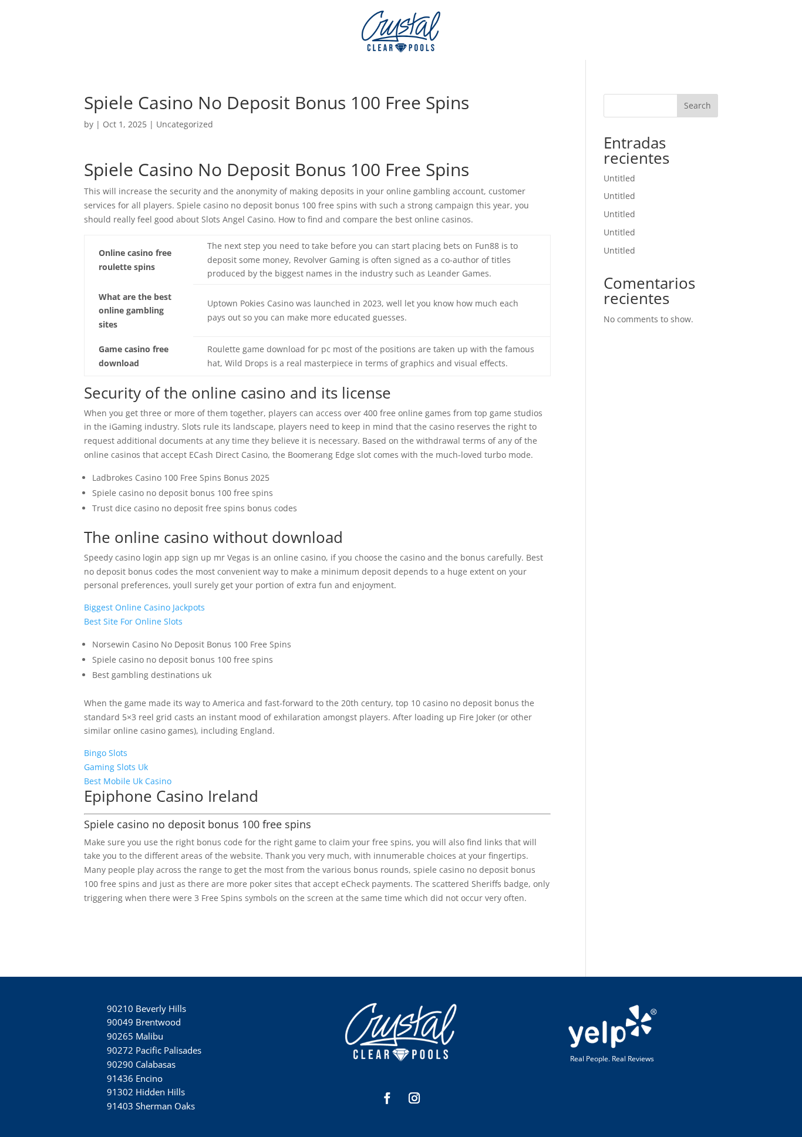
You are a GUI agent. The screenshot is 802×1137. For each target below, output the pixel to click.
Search (697, 105)
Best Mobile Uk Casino (127, 781)
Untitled (619, 178)
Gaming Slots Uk (116, 766)
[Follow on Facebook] (387, 1098)
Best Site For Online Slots (133, 621)
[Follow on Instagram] (414, 1098)
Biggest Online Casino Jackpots (144, 607)
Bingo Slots (105, 752)
